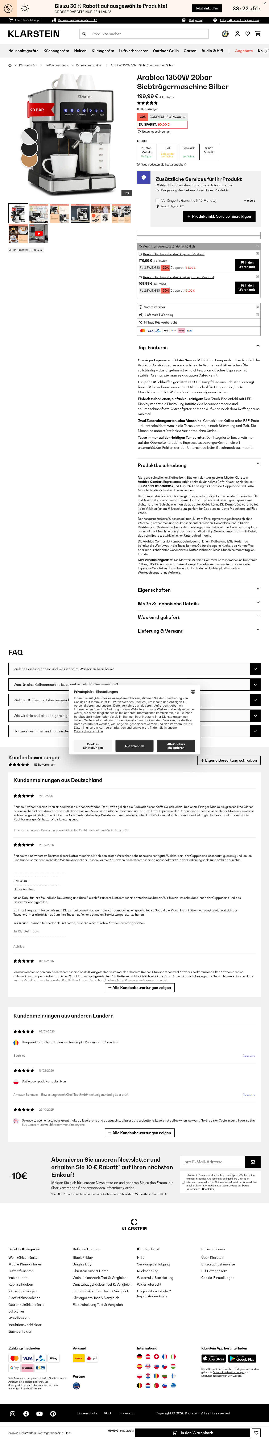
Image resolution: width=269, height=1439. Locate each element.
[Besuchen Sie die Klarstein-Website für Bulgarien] (164, 1375)
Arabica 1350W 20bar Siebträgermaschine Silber (142, 65)
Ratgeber (195, 20)
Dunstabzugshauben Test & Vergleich (102, 1284)
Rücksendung (147, 1271)
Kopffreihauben (20, 1284)
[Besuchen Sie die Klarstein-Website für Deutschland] (139, 1356)
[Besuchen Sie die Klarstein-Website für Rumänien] (156, 1375)
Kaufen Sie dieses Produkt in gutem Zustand (173, 254)
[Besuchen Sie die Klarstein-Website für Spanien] (139, 1366)
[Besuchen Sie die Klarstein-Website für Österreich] (147, 1356)
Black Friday (83, 1257)
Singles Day (82, 1264)
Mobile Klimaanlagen (25, 1264)
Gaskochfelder (20, 1331)
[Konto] (237, 34)
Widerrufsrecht (149, 1284)
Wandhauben (19, 1318)
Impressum (127, 1413)
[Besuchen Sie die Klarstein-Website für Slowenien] (164, 1385)
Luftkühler (16, 1311)
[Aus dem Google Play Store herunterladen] (242, 1358)
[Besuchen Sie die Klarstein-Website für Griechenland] (173, 1386)
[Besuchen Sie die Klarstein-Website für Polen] (139, 1375)
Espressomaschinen (89, 65)
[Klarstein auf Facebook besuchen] (26, 1413)
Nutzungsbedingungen (214, 1375)
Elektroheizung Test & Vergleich (98, 1304)
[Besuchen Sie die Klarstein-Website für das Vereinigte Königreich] (147, 1366)
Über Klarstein (212, 1257)
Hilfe (140, 1257)
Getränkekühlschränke (26, 1304)
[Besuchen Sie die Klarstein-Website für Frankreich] (164, 1356)
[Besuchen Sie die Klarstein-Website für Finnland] (173, 1375)
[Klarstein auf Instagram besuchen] (12, 1413)
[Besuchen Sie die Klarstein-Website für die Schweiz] (156, 1356)
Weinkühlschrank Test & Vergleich (100, 1278)
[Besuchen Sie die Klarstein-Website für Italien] (173, 1356)
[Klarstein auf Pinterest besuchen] (53, 1413)
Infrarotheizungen (22, 1291)
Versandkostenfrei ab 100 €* (77, 20)
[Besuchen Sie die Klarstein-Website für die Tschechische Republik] (164, 1366)
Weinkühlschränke (23, 1257)
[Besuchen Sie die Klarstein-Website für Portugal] (156, 1385)
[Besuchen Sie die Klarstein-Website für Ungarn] (173, 1366)
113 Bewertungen (147, 109)
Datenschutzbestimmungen (228, 1372)
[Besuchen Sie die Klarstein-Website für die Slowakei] (156, 1366)
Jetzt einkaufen (206, 8)
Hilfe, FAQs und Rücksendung (240, 20)
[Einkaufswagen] (258, 34)
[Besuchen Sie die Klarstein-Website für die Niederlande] (147, 1385)
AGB (107, 1413)
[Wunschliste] (247, 34)
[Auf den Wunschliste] (256, 1432)
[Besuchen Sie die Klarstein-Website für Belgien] (139, 1385)
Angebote (244, 51)
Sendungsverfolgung (153, 1264)
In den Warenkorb (196, 1433)
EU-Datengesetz (214, 1271)
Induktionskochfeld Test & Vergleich (101, 1291)
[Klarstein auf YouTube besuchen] (39, 1413)
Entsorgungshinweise (218, 1264)
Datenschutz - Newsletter (200, 1189)
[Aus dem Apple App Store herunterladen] (213, 1358)
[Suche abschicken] (84, 33)
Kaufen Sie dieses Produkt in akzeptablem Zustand (178, 277)
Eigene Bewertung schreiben (230, 760)
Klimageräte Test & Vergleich (96, 1298)
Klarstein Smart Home (90, 1271)
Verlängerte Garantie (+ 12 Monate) (188, 201)
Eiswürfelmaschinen (24, 1298)
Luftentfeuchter (20, 1271)
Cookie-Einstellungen (217, 1278)
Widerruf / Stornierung (155, 1278)
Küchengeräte (28, 65)
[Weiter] (266, 51)
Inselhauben (17, 1278)
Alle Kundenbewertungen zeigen (141, 987)
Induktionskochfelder (25, 1325)
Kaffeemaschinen (57, 65)
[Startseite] (13, 65)
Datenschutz (87, 1413)
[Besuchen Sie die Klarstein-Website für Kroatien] (147, 1375)
